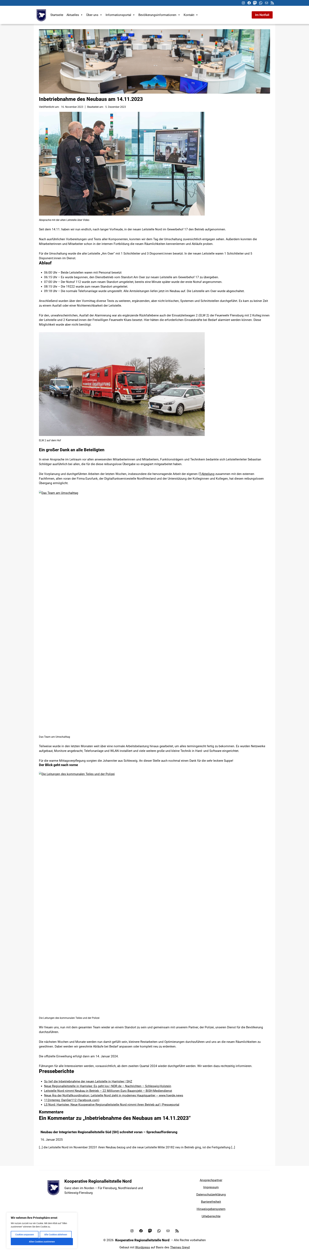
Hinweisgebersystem (211, 1209)
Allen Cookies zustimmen (42, 1241)
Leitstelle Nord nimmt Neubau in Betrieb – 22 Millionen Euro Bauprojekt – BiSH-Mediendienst (108, 1091)
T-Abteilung (207, 474)
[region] (41, 1230)
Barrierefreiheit (211, 1202)
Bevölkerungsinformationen (157, 15)
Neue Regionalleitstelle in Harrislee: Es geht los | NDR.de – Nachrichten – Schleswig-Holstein (107, 1086)
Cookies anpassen (24, 1234)
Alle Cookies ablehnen (55, 1234)
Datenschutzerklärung (211, 1194)
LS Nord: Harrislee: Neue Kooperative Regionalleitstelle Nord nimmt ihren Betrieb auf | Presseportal (111, 1104)
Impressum (211, 1187)
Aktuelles (72, 15)
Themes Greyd (180, 1247)
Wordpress (142, 1247)
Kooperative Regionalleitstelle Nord (98, 1181)
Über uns (92, 15)
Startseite (56, 15)
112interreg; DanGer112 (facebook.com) (71, 1100)
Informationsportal (118, 15)
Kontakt (189, 15)
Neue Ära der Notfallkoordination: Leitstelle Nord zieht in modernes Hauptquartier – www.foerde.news (113, 1095)
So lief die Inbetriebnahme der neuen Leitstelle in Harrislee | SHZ (88, 1081)
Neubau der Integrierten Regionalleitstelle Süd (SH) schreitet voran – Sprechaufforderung (109, 1132)
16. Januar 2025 (52, 1139)
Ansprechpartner (211, 1180)
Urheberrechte (211, 1216)
